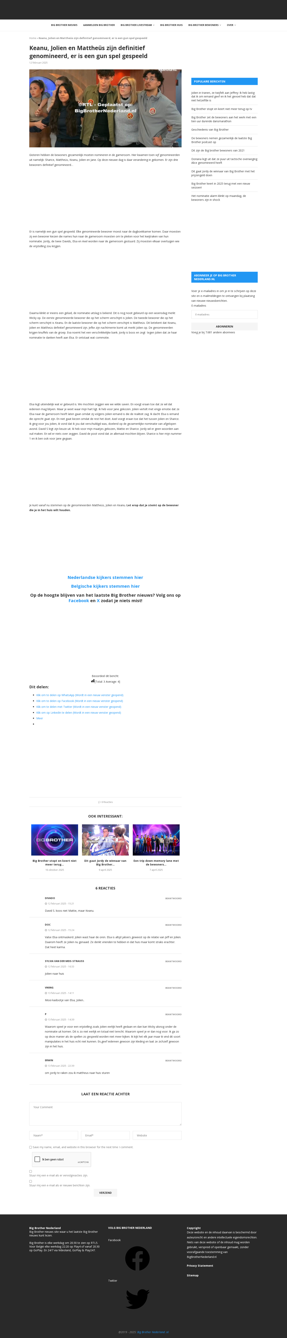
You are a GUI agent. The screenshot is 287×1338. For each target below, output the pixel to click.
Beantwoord (173, 898)
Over (230, 25)
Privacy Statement (200, 1265)
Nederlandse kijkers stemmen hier (105, 577)
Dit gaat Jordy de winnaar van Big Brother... (105, 862)
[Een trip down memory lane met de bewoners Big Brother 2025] (156, 840)
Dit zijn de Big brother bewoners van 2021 (218, 150)
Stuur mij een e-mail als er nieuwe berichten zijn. (59, 1185)
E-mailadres (198, 305)
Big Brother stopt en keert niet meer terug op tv (221, 109)
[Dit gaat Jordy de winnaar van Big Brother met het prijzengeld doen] (105, 840)
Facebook (79, 600)
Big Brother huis (171, 25)
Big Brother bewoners (203, 25)
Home (32, 38)
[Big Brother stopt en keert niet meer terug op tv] (54, 840)
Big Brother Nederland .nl (153, 1332)
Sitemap (193, 1275)
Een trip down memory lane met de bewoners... (156, 862)
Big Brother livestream (136, 25)
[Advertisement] (105, 198)
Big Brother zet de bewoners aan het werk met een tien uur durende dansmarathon (223, 119)
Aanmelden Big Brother (99, 25)
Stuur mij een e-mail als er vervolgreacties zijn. (58, 1175)
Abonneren (224, 326)
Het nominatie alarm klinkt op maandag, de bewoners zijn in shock (218, 198)
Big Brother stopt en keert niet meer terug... (55, 862)
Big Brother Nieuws (64, 25)
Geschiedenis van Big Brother (210, 129)
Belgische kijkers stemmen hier (105, 586)
